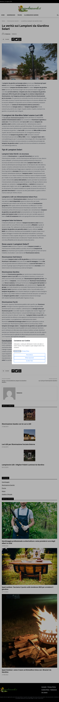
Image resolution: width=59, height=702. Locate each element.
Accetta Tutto (29, 360)
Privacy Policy (25, 351)
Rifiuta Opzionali (29, 357)
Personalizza (29, 354)
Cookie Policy (17, 351)
